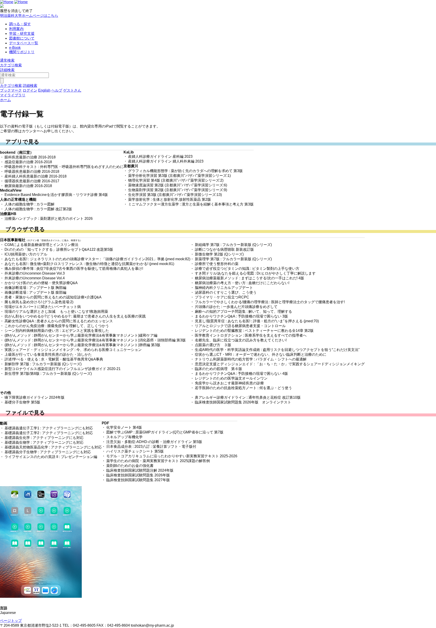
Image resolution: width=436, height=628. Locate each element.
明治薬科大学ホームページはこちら (29, 16)
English (44, 90)
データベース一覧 (23, 43)
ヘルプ (56, 90)
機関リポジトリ (22, 52)
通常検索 (7, 60)
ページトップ (11, 621)
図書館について (22, 38)
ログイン (30, 90)
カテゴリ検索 (11, 65)
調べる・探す (20, 24)
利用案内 (16, 29)
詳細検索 (7, 70)
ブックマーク (11, 90)
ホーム (5, 100)
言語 (3, 608)
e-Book (15, 48)
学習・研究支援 (22, 33)
